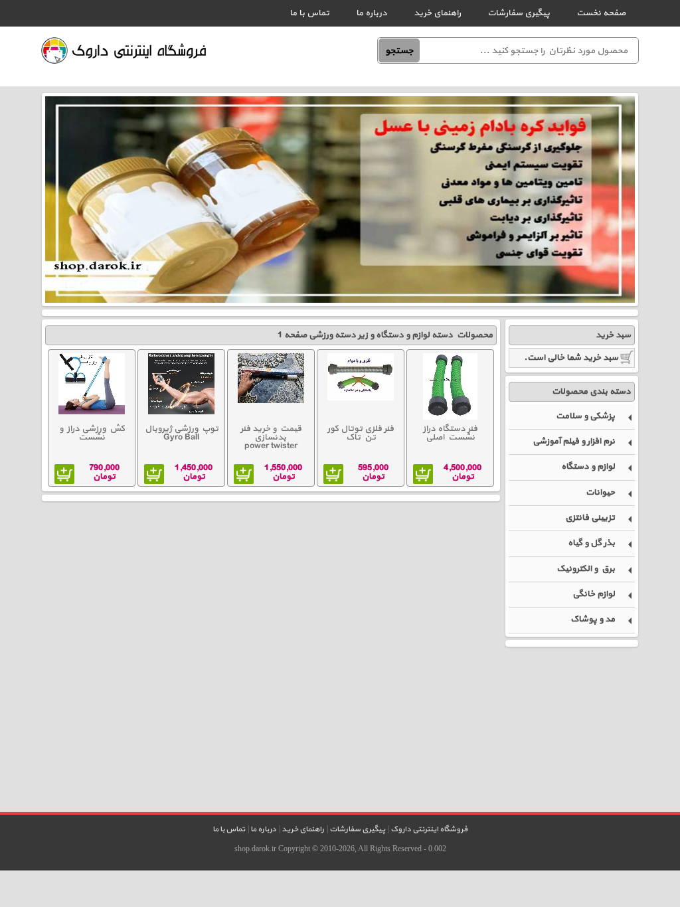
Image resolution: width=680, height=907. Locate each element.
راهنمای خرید (437, 13)
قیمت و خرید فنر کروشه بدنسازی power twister (270, 438)
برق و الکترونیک (585, 569)
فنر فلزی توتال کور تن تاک (360, 433)
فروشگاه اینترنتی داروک (429, 829)
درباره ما (371, 13)
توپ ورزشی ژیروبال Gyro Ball (181, 433)
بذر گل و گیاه (591, 543)
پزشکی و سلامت (585, 416)
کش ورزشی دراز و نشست (92, 433)
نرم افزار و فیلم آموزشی (574, 441)
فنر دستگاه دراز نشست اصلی (450, 433)
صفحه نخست (601, 13)
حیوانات (600, 492)
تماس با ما (309, 13)
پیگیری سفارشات (518, 13)
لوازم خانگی (593, 594)
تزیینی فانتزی (590, 518)
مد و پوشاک (592, 619)
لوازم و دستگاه (588, 466)
